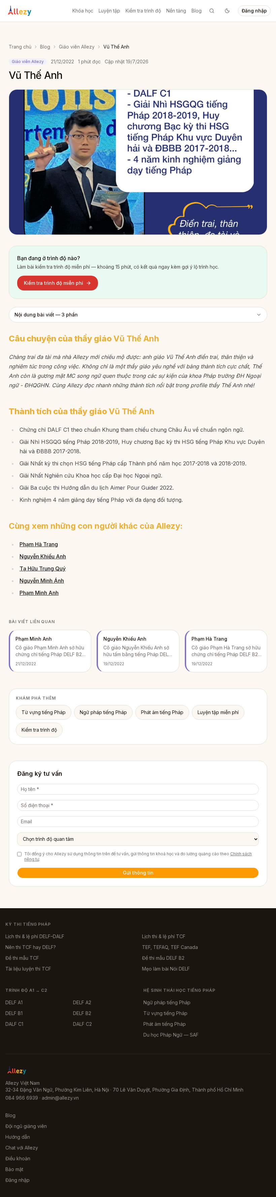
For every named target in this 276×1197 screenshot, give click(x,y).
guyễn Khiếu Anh (45, 556)
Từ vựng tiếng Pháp (44, 712)
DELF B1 (14, 1013)
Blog (197, 10)
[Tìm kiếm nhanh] (211, 11)
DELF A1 (14, 1002)
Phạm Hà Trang (39, 544)
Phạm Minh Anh (39, 592)
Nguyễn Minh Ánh (42, 580)
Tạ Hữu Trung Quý (43, 568)
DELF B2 (82, 1013)
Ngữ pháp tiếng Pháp (103, 712)
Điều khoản (17, 1158)
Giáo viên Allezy (77, 47)
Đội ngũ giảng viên (26, 1126)
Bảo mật (14, 1169)
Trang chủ (20, 47)
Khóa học (82, 10)
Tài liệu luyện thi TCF (28, 969)
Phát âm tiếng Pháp (162, 712)
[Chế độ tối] (227, 10)
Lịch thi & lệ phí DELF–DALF (34, 936)
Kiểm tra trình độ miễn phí (53, 283)
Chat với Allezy (21, 1147)
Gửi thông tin (138, 873)
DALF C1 (14, 1024)
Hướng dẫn (17, 1137)
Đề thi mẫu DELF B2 (163, 958)
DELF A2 (82, 1002)
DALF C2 (82, 1024)
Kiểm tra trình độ (143, 10)
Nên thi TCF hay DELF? (30, 947)
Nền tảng (176, 10)
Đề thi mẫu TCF (22, 958)
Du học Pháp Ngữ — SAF (171, 1035)
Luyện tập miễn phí (218, 712)
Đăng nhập (254, 10)
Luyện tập (109, 10)
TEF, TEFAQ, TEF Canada (170, 947)
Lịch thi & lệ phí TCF (163, 936)
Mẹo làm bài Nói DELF (166, 969)
